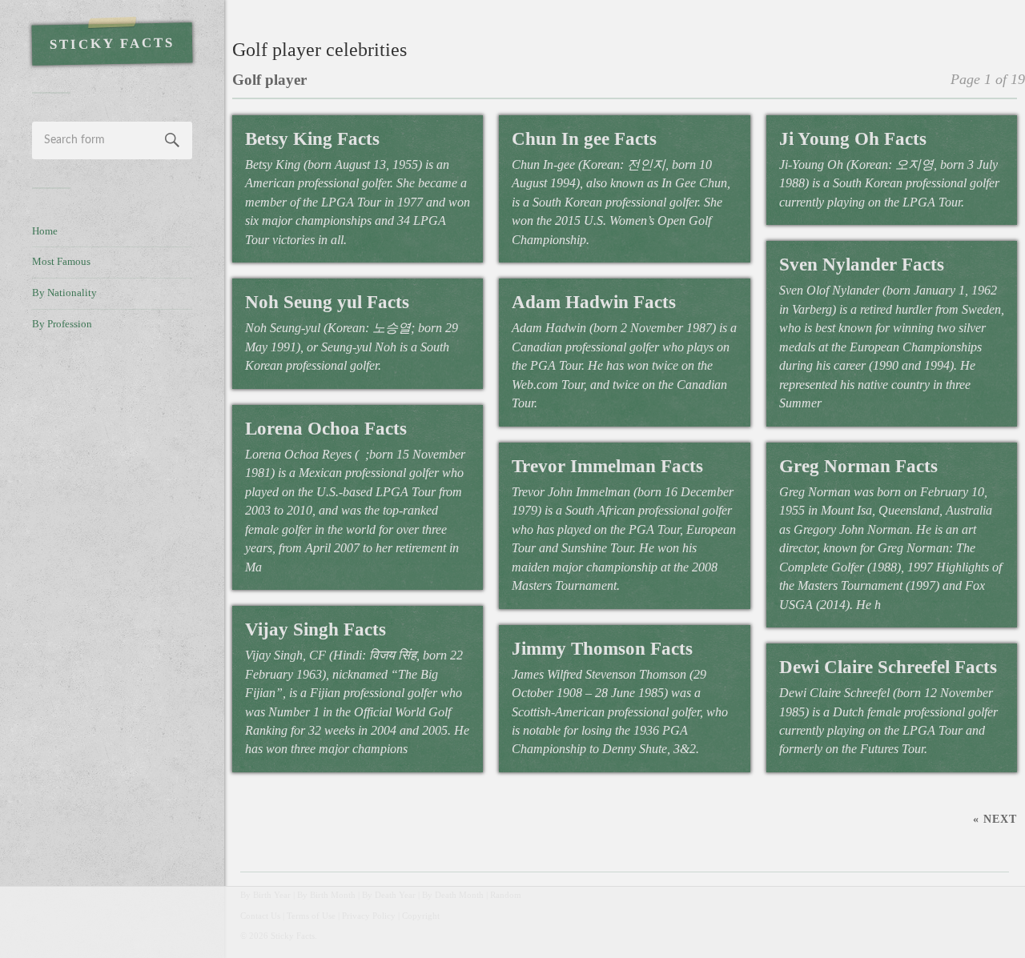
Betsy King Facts (312, 139)
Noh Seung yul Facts (327, 302)
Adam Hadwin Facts (594, 302)
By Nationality (64, 293)
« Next (995, 818)
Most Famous (61, 261)
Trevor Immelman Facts (607, 466)
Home (45, 231)
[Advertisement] (112, 613)
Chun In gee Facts (584, 139)
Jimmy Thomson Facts (602, 649)
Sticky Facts (112, 44)
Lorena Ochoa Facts (326, 429)
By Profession (62, 324)
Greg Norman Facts (858, 466)
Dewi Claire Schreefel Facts (888, 667)
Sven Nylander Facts (861, 265)
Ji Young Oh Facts (853, 139)
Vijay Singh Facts (315, 629)
